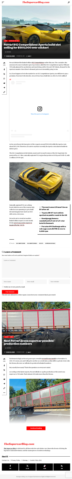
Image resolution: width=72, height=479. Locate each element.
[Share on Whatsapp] (4, 78)
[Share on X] (4, 74)
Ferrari (6, 337)
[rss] (61, 467)
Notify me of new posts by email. (14, 287)
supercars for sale (50, 243)
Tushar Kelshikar (10, 56)
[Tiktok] (44, 467)
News (5, 41)
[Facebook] (10, 467)
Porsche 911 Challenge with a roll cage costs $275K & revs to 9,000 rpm (52, 228)
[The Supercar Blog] (36, 2)
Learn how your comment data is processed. (41, 295)
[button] (3, 2)
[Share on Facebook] (4, 69)
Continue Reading (36, 428)
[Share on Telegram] (4, 87)
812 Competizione (38, 62)
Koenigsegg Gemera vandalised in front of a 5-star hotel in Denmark (52, 220)
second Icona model (49, 358)
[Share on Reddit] (4, 83)
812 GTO (41, 243)
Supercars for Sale (14, 41)
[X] (27, 467)
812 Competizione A (32, 243)
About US (5, 456)
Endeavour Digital (40, 476)
